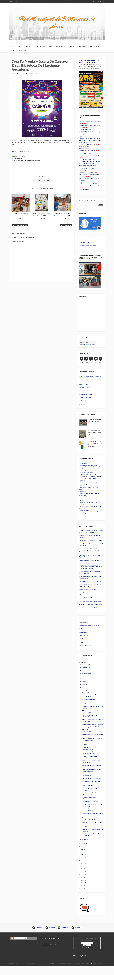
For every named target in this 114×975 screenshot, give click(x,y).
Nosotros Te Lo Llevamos (57, 46)
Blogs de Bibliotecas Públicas (88, 478)
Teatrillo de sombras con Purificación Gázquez (89, 716)
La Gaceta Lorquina (84, 387)
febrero (84, 693)
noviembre (85, 667)
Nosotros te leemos (40, 46)
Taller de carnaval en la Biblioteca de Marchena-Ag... (92, 739)
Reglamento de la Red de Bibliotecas (89, 625)
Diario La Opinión (84, 384)
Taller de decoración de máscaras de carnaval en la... (92, 711)
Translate (92, 344)
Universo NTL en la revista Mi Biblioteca (91, 604)
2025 (82, 663)
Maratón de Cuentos (85, 169)
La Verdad (82, 404)
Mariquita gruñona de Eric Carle (91, 727)
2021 (82, 852)
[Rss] (100, 358)
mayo (84, 684)
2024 (82, 843)
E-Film (81, 642)
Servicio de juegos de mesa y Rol (88, 186)
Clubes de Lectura (94, 46)
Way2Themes (24, 963)
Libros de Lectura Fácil (85, 165)
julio (83, 679)
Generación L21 (83, 391)
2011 (82, 880)
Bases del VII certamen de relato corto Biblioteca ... (91, 809)
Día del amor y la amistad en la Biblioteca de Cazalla (91, 818)
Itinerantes (82, 152)
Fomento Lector (85, 491)
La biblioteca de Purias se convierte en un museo (21, 216)
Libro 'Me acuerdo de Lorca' (87, 159)
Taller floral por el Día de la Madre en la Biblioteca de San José (41, 216)
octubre (84, 670)
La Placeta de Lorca (84, 401)
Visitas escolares (84, 189)
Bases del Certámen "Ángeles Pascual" (90, 121)
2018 (82, 860)
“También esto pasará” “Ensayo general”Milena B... (91, 761)
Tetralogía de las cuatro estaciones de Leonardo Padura (95, 421)
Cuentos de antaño (84, 242)
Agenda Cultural (83, 632)
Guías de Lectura (83, 148)
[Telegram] (96, 358)
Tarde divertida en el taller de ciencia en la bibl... (90, 784)
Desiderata (83, 486)
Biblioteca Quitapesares (86, 131)
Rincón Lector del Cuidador (87, 184)
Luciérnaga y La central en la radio (92, 822)
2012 (82, 877)
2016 (82, 866)
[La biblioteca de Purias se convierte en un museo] (21, 202)
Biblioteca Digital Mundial (87, 472)
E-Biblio (81, 639)
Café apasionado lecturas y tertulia (92, 778)
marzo (84, 690)
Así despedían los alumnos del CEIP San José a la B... (92, 707)
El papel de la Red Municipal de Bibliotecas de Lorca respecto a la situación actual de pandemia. (89, 550)
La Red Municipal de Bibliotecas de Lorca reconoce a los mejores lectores (91, 531)
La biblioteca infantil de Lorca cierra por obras (90, 748)
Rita (18, 73)
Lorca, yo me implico (85, 167)
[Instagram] (91, 358)
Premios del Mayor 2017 (86, 598)
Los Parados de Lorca (85, 394)
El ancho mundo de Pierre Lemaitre (92, 724)
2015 (82, 869)
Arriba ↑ (101, 963)
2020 (82, 855)
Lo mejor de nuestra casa (18, 50)
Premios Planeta (84, 514)
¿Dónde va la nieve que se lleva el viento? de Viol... (91, 766)
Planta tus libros (84, 510)
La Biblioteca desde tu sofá (87, 150)
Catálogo (28, 46)
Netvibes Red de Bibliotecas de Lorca (90, 581)
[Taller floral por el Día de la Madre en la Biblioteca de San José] (41, 202)
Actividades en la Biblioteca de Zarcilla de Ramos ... (91, 793)
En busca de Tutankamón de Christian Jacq (90, 798)
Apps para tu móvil (84, 635)
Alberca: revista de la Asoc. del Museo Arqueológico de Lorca (90, 377)
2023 (92, 169)
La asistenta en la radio (88, 699)
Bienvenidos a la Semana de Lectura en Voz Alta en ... (92, 814)
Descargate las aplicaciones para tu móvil (91, 140)
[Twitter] (86, 358)
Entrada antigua (66, 225)
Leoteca (82, 499)
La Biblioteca (82, 46)
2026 (82, 660)
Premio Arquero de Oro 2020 (87, 589)
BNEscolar (83, 480)
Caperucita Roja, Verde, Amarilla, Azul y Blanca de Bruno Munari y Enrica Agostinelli (95, 444)
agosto (84, 676)
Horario (19, 46)
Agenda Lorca (83, 463)
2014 (82, 871)
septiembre (85, 673)
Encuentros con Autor (85, 144)
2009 (82, 886)
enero (84, 839)
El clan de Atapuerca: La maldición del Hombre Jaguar (95, 432)
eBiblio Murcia (83, 142)
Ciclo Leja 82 (82, 136)
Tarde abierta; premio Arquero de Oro (90, 601)
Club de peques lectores (87, 484)
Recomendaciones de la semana (88, 245)
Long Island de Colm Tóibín (90, 801)
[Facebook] (81, 358)
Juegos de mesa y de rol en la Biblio (89, 156)
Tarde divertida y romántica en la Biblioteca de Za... (91, 770)
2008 (82, 888)
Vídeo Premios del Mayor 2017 (88, 608)
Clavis (80, 381)
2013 (82, 874)
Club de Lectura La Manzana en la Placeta (91, 540)
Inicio (11, 1)
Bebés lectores (84, 471)
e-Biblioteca (71, 46)
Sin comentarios (34, 73)
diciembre (85, 665)
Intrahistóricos (84, 497)
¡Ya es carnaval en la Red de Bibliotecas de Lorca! (90, 752)
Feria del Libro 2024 (85, 154)
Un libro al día (84, 501)
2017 (82, 863)
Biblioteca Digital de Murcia (88, 474)
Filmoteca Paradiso (84, 146)
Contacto (17, 1)
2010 (82, 883)
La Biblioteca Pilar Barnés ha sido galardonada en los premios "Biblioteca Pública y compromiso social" (90, 566)
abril (83, 687)
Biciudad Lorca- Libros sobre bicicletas (91, 476)
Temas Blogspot (42, 963)
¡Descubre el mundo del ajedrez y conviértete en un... (91, 757)
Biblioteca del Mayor (85, 129)
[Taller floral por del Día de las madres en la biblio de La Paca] (62, 202)
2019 (82, 857)
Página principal (83, 622)
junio (83, 681)
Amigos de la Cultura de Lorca (88, 465)
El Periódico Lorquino (85, 397)
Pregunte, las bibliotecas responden (89, 182)
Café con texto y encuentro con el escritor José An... (92, 730)
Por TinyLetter (86, 947)
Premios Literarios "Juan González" (90, 512)
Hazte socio (93, 138)
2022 (82, 849)
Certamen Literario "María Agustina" (90, 482)
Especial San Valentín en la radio (91, 781)
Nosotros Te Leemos (85, 171)
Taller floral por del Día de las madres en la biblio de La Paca (62, 216)
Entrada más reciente (20, 225)
